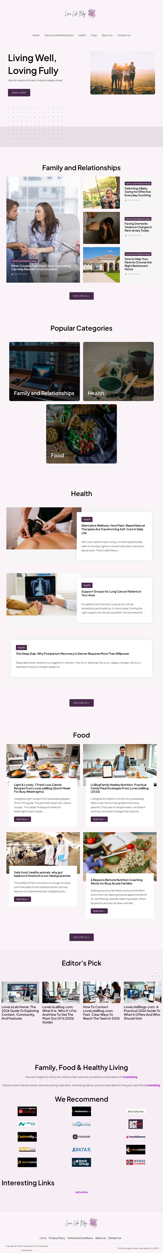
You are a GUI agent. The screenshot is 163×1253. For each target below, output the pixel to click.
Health (82, 35)
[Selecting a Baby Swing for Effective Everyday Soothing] (101, 193)
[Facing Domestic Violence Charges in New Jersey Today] (101, 228)
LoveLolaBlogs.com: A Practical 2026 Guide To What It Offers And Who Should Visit (142, 1012)
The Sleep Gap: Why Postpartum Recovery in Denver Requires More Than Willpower (72, 653)
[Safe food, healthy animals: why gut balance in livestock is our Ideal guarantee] (43, 853)
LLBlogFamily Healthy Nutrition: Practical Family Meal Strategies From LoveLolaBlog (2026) (120, 788)
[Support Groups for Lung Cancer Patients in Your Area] (44, 594)
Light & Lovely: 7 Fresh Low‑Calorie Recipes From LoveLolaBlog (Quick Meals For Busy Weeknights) (42, 788)
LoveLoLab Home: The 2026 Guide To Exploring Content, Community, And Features (20, 1012)
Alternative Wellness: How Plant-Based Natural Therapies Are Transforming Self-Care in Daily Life (113, 529)
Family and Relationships (58, 35)
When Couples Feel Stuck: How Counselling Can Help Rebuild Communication (41, 267)
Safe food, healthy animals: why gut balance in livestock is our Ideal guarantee (42, 874)
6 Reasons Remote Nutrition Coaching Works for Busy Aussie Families (117, 881)
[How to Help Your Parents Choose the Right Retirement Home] (101, 265)
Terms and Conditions (80, 1238)
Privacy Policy (57, 1238)
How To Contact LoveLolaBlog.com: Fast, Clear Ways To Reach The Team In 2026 (101, 1012)
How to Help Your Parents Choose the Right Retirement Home (138, 264)
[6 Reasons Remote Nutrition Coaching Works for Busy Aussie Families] (120, 856)
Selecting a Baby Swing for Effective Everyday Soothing (138, 191)
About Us (107, 35)
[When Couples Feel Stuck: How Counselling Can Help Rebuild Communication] (43, 230)
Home (35, 35)
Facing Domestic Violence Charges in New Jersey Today (138, 227)
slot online (81, 1192)
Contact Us (124, 35)
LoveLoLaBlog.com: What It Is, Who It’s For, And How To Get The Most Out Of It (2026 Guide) (59, 1014)
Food (94, 35)
